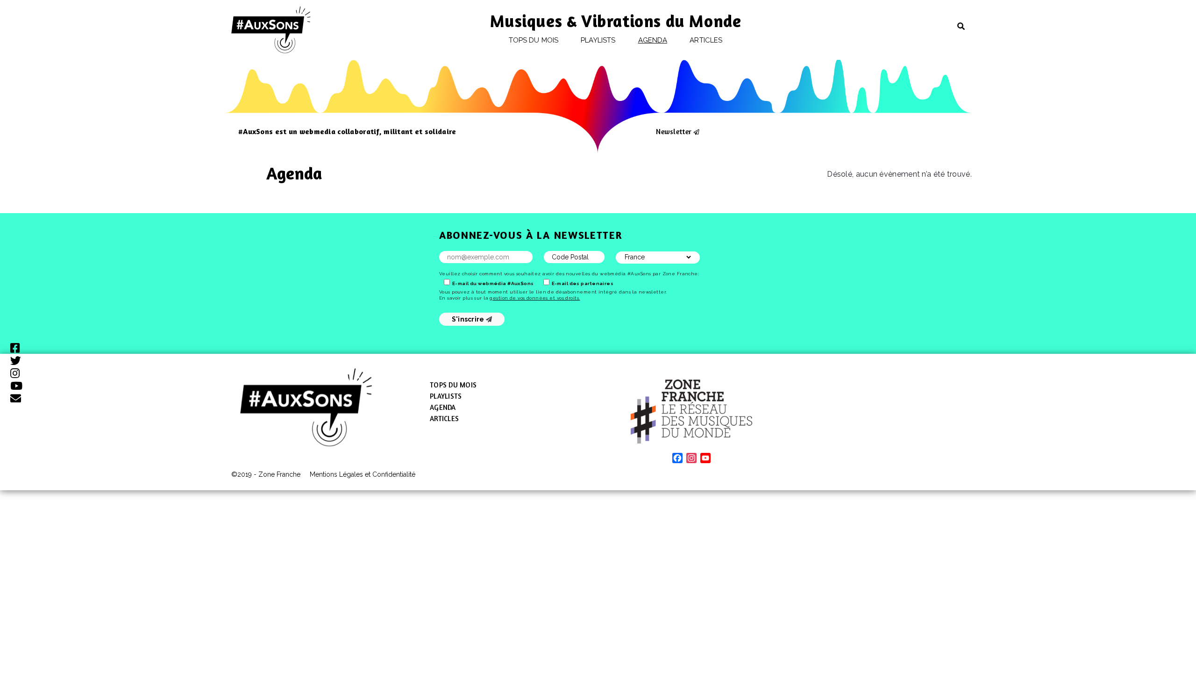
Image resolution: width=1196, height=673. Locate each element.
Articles (706, 40)
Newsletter (673, 131)
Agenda (652, 40)
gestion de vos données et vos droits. (535, 298)
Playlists (598, 40)
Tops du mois (533, 40)
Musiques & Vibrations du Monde (615, 21)
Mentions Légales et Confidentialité (362, 474)
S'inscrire (469, 319)
